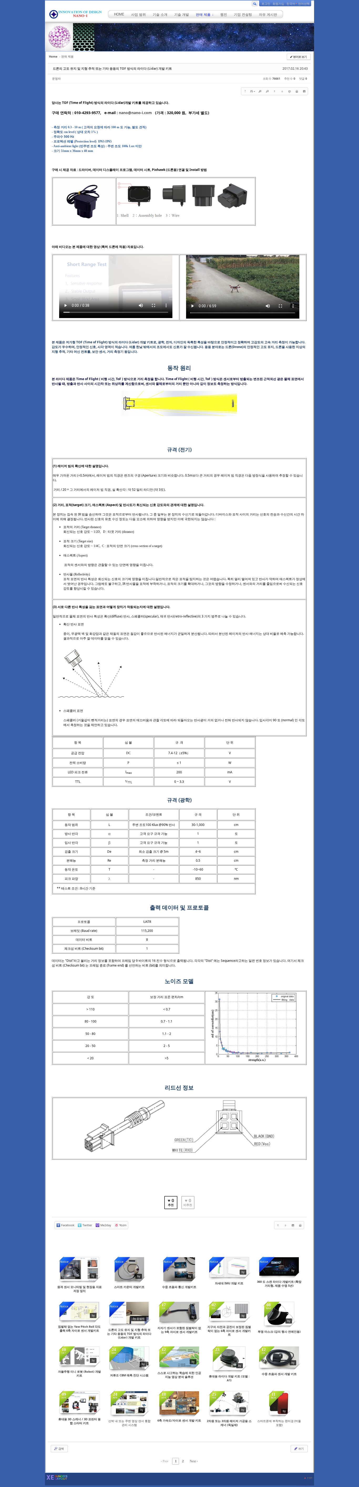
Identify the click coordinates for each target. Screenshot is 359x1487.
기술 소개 (160, 15)
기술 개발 (181, 15)
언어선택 (304, 3)
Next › (194, 1461)
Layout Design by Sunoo (305, 1485)
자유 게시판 (268, 15)
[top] (308, 1478)
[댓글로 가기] (289, 91)
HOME (119, 14)
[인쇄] (296, 91)
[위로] (274, 91)
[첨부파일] (304, 91)
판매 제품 (204, 15)
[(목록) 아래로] (282, 91)
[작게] (267, 91)
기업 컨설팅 (243, 15)
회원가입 (278, 3)
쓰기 (301, 1448)
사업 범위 (138, 15)
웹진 (223, 15)
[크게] (260, 91)
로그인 (265, 3)
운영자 (56, 78)
